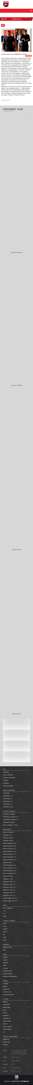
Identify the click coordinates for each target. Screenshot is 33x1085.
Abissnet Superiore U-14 (9, 857)
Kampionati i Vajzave (8, 822)
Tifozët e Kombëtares (10, 1036)
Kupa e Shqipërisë (8, 908)
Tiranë (4, 923)
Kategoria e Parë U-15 (9, 890)
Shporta (5, 986)
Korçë (4, 937)
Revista (5, 1013)
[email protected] (15, 1068)
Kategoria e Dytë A (8, 837)
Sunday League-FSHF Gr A (10, 898)
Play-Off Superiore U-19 (9, 865)
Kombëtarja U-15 (7, 804)
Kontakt (5, 1024)
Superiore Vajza (7, 862)
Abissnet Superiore (8, 832)
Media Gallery (6, 1007)
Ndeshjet (5, 962)
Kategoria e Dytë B (8, 840)
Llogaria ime (6, 989)
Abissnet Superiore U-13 (9, 859)
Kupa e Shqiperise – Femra (10, 825)
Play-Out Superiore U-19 (9, 868)
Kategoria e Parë (7, 835)
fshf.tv (4, 1010)
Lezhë (4, 940)
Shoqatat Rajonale (8, 786)
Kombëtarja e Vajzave (9, 814)
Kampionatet (7, 829)
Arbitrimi (5, 1002)
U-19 (4, 911)
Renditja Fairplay (7, 973)
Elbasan (5, 932)
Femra (5, 916)
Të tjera (5, 999)
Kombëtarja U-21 (7, 796)
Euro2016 (5, 1045)
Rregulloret (6, 783)
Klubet (4, 965)
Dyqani (5, 981)
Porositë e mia (7, 992)
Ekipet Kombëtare (9, 790)
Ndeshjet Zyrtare (7, 971)
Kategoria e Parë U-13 (9, 895)
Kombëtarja (6, 793)
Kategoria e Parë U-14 (9, 892)
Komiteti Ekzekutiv (8, 775)
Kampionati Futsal (8, 876)
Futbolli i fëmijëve (9, 920)
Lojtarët (5, 960)
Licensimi (5, 780)
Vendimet (6, 944)
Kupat (5, 905)
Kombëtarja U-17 (7, 801)
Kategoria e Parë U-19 (9, 881)
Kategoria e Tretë (8, 879)
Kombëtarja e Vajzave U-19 (10, 817)
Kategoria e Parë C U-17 (9, 887)
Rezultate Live (7, 1018)
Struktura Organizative (9, 777)
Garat (5, 954)
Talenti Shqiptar (7, 1029)
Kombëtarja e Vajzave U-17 (10, 819)
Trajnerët (5, 968)
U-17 (4, 913)
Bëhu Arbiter (6, 1004)
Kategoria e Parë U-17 (9, 884)
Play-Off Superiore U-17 (9, 870)
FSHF (4, 769)
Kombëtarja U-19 (7, 798)
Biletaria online (7, 1021)
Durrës (5, 926)
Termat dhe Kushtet (8, 994)
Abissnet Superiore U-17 (9, 848)
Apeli (4, 950)
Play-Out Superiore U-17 (9, 873)
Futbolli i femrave (9, 811)
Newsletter (6, 1015)
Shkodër (5, 929)
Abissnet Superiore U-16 (9, 851)
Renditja (5, 957)
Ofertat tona (6, 1042)
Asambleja (6, 772)
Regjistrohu (6, 1039)
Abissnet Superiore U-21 (9, 843)
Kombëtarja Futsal (8, 807)
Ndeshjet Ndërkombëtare (10, 976)
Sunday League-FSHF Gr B (10, 901)
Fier (4, 934)
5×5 (4, 1032)
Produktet (5, 983)
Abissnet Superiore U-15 (9, 854)
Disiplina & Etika (7, 947)
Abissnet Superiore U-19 (9, 846)
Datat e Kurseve (7, 1026)
